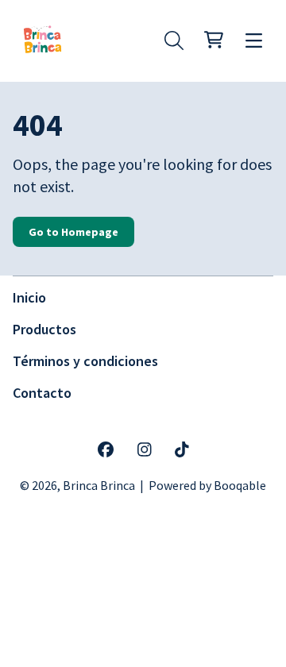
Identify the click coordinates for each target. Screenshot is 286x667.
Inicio (29, 297)
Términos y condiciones (85, 361)
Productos (44, 329)
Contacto (42, 393)
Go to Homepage (73, 232)
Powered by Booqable (207, 485)
